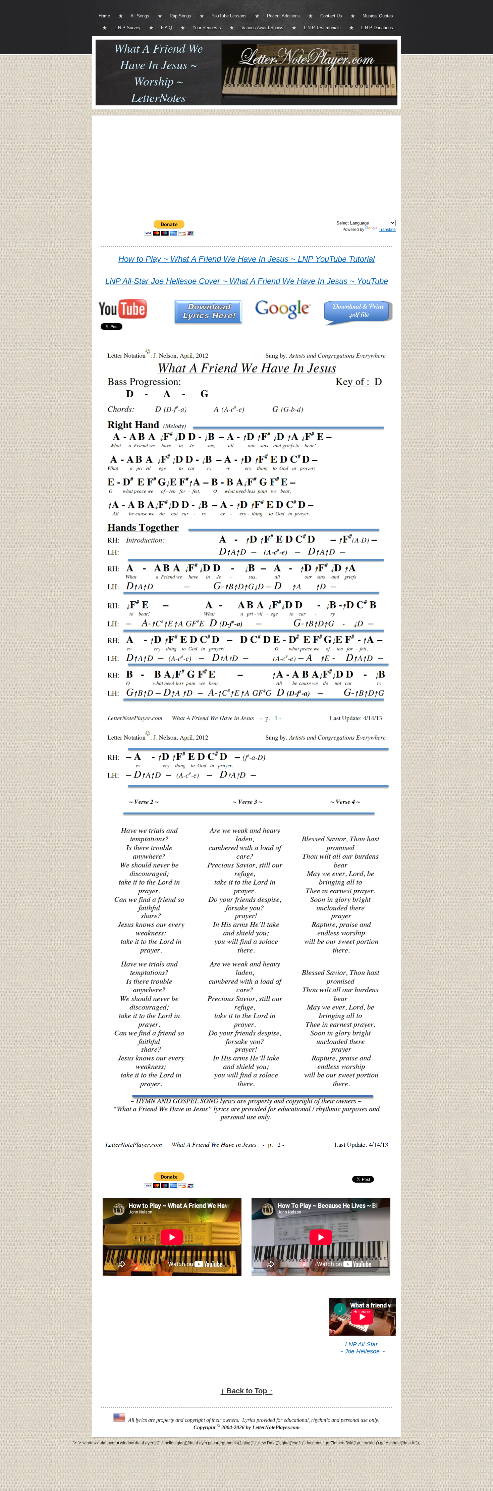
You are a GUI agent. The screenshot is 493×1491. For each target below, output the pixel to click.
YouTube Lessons (229, 15)
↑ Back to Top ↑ (247, 1391)
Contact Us (331, 15)
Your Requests (207, 27)
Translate (387, 229)
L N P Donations (377, 27)
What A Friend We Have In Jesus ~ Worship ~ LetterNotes (158, 72)
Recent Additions (283, 15)
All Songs (139, 15)
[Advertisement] (246, 167)
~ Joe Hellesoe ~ (362, 1351)
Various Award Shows (262, 27)
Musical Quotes (378, 15)
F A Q (166, 27)
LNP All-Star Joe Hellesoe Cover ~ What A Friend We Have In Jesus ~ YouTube (246, 281)
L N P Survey (127, 27)
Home (104, 15)
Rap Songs (180, 15)
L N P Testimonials (322, 27)
